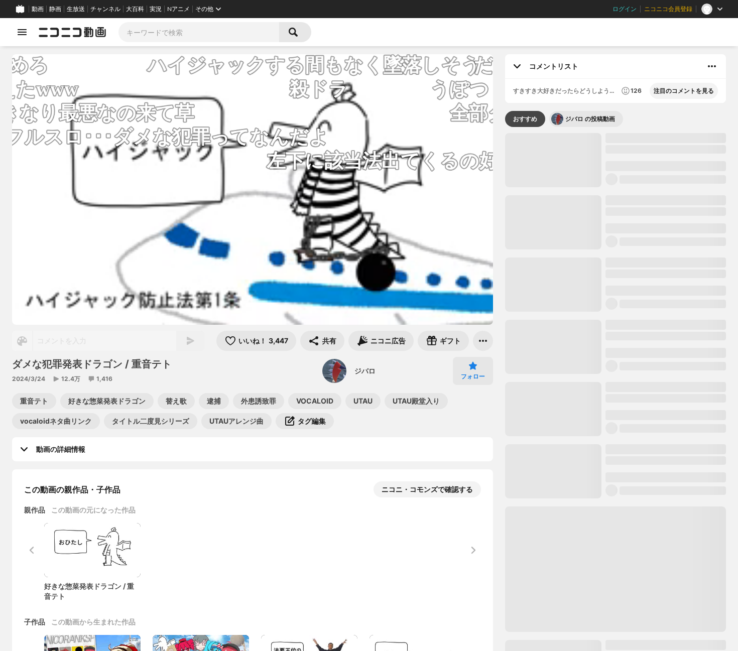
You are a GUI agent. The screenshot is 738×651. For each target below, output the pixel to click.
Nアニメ (178, 9)
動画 (38, 9)
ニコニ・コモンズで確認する (427, 489)
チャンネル (105, 9)
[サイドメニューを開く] (22, 32)
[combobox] (198, 32)
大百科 (135, 9)
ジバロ (365, 370)
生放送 (76, 9)
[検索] (295, 32)
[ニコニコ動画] (72, 32)
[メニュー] (483, 341)
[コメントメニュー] (712, 66)
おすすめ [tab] (525, 118)
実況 (156, 9)
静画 (55, 9)
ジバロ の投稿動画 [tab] (590, 118)
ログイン (624, 9)
